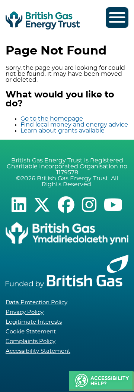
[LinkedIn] (19, 204)
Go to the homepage (51, 119)
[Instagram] (89, 204)
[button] (101, 381)
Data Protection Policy (36, 302)
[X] (42, 204)
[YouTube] (113, 204)
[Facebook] (66, 204)
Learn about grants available (62, 131)
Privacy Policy (25, 312)
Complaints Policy (30, 341)
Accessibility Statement (38, 351)
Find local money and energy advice (74, 125)
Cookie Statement (31, 332)
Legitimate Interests (34, 322)
